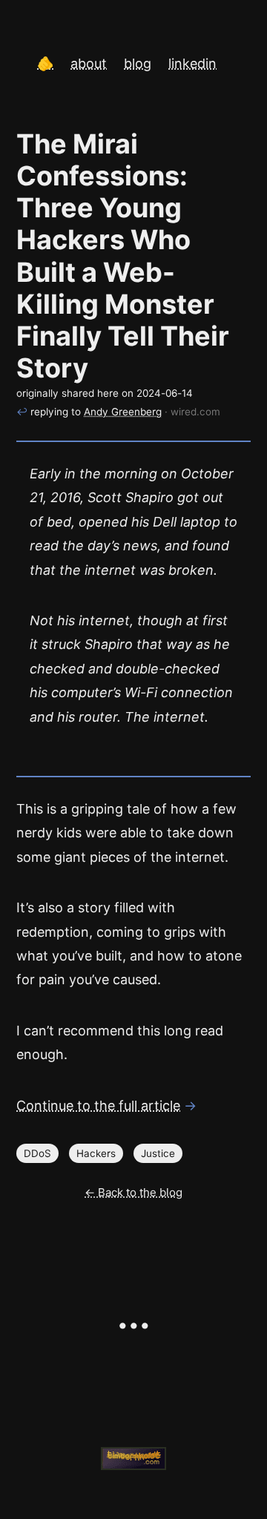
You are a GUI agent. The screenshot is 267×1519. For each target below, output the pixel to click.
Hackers (96, 1153)
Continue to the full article (98, 1105)
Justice (158, 1153)
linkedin (192, 63)
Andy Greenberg (123, 412)
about (88, 63)
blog (137, 63)
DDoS (37, 1153)
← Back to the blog (133, 1192)
